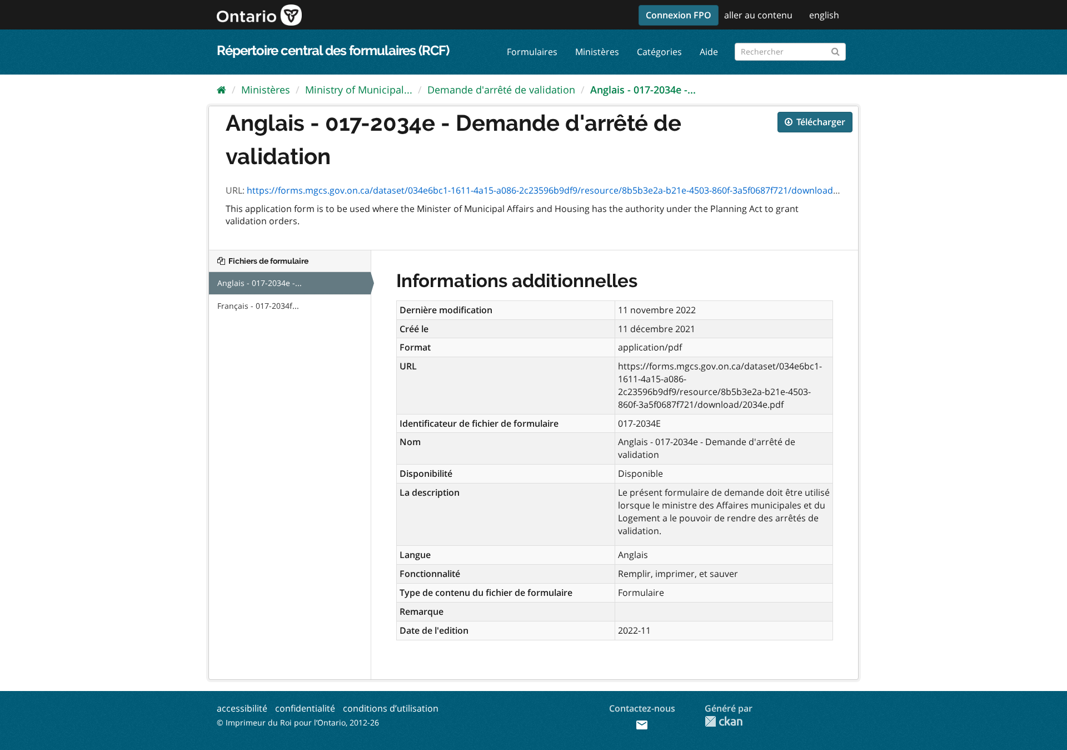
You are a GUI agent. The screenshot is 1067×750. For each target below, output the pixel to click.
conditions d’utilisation (390, 708)
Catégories (659, 52)
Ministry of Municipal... (358, 89)
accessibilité (242, 708)
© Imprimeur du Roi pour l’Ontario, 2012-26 (298, 722)
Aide (709, 52)
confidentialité (305, 708)
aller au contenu (758, 15)
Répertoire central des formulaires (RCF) (333, 50)
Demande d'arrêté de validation (501, 89)
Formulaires (532, 52)
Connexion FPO (678, 15)
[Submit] (835, 50)
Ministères (597, 52)
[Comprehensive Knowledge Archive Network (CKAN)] (723, 721)
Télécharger (819, 122)
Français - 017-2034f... (258, 305)
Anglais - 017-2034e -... (643, 89)
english (824, 15)
